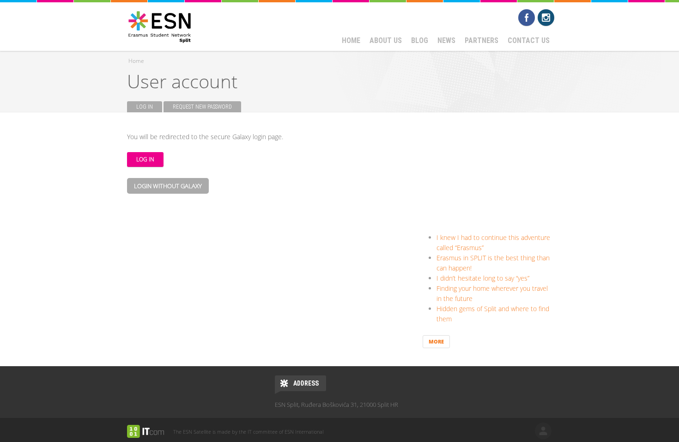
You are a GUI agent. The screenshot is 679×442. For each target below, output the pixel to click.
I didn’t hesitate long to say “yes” (482, 278)
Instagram (546, 17)
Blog (419, 40)
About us (386, 40)
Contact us (529, 40)
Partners (481, 40)
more (436, 341)
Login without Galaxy (168, 186)
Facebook (526, 17)
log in (543, 431)
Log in (149, 107)
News (446, 40)
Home (351, 40)
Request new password (202, 107)
